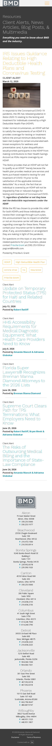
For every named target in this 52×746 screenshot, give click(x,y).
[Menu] (47, 3)
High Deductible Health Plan (30, 262)
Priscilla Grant (17, 245)
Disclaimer (15, 737)
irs (24, 270)
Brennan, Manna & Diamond (11, 3)
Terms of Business (34, 737)
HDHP (7, 262)
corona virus (10, 270)
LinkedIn (32, 742)
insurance (36, 270)
